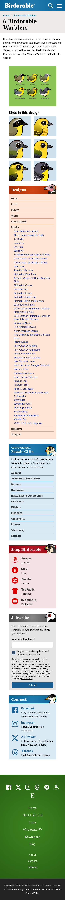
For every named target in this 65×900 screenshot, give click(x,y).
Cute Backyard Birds (24, 304)
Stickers (16, 536)
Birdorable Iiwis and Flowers (29, 300)
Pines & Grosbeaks (24, 388)
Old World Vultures (24, 373)
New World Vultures (24, 361)
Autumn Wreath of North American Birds (32, 279)
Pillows (15, 524)
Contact (32, 861)
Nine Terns (19, 266)
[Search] (50, 5)
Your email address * (23, 639)
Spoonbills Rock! (22, 403)
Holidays (16, 428)
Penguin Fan (20, 380)
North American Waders (26, 330)
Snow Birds (19, 399)
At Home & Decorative (25, 478)
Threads (27, 751)
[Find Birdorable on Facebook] (8, 787)
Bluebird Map (21, 411)
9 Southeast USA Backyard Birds (30, 262)
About (32, 855)
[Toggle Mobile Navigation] (59, 6)
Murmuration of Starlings (27, 357)
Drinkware (17, 490)
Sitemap (32, 867)
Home (32, 808)
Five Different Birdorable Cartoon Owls (32, 336)
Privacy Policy (27, 678)
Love (14, 204)
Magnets (16, 513)
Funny (15, 210)
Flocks (7, 15)
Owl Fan (18, 246)
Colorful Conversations (26, 231)
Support (16, 434)
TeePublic (28, 589)
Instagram (28, 722)
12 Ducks (19, 239)
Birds (14, 198)
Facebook (28, 708)
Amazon (26, 558)
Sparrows (19, 250)
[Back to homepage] (20, 5)
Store (32, 822)
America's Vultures (23, 270)
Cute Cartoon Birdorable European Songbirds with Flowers (32, 317)
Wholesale (32, 829)
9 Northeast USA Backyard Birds (30, 258)
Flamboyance (21, 341)
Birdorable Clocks (23, 285)
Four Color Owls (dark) (25, 345)
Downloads (32, 837)
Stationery (18, 530)
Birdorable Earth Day (25, 296)
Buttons (16, 484)
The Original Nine (23, 407)
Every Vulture (21, 289)
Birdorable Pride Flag (25, 274)
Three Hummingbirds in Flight (29, 235)
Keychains (17, 501)
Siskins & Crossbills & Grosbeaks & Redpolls (31, 394)
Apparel (16, 473)
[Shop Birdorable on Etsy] (32, 795)
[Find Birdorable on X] (18, 787)
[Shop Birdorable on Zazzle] (46, 787)
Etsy (24, 569)
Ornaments (18, 518)
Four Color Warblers (24, 353)
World (14, 215)
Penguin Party (21, 384)
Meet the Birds (32, 815)
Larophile (19, 242)
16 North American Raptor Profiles (32, 254)
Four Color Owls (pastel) (27, 349)
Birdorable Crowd (23, 292)
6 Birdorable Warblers (24, 15)
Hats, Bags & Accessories (27, 495)
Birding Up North (22, 322)
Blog (32, 844)
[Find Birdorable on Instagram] (27, 787)
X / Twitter (28, 737)
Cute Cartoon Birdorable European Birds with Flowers (32, 310)
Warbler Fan (20, 419)
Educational (18, 221)
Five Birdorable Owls (25, 326)
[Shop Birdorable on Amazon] (56, 787)
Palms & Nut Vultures (25, 377)
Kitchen (16, 507)
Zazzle (26, 579)
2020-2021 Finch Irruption (28, 423)
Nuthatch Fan (21, 369)
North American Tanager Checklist (31, 365)
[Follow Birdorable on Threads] (37, 787)
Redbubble (28, 600)
